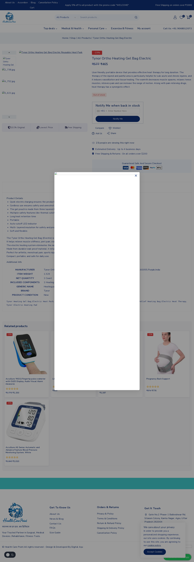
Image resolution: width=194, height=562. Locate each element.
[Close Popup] (136, 175)
